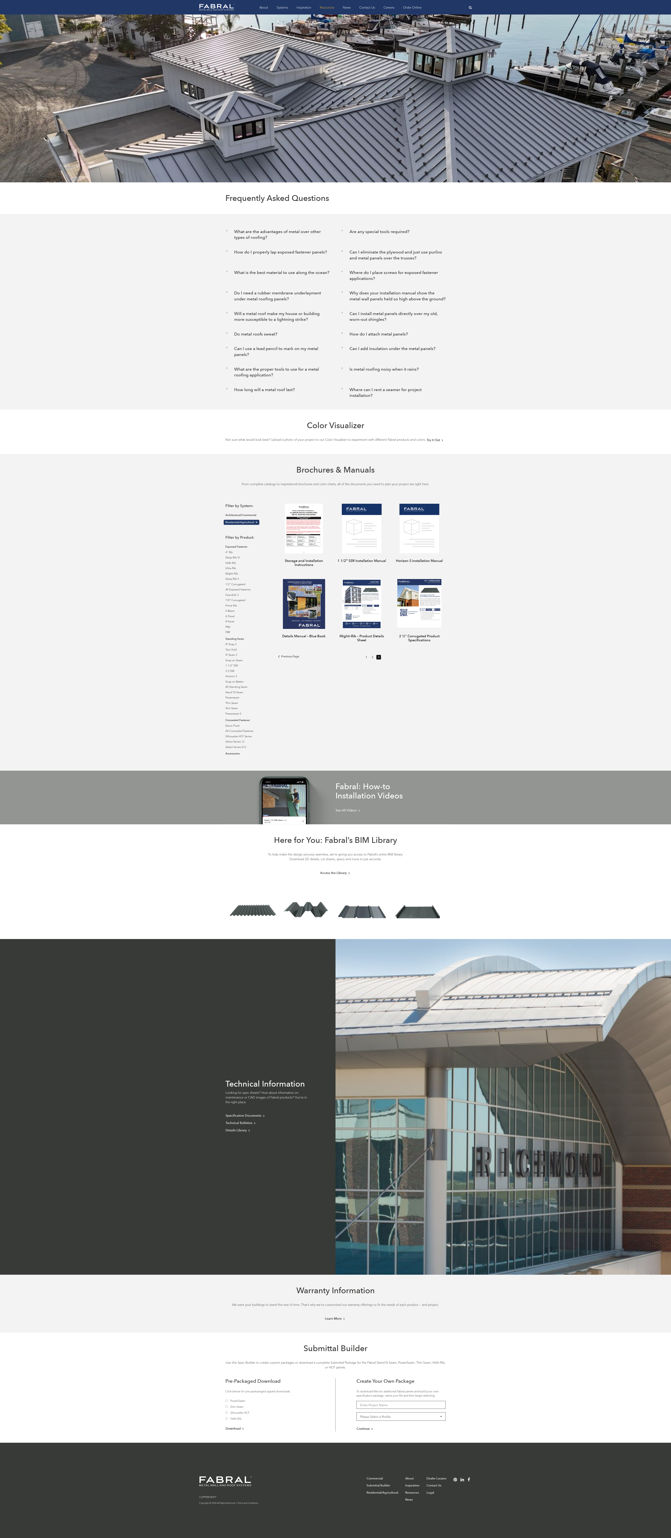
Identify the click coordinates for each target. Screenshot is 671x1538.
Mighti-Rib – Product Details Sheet (362, 638)
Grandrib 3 (232, 595)
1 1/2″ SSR (231, 665)
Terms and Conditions (247, 1502)
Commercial (375, 1478)
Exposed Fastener (236, 546)
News (347, 7)
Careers (389, 7)
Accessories (232, 753)
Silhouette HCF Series (238, 736)
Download (233, 1428)
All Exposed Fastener (238, 589)
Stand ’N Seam (234, 692)
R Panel (229, 621)
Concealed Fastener (237, 720)
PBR (227, 632)
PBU (227, 627)
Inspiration (304, 7)
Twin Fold (231, 649)
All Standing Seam (236, 686)
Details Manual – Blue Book (304, 636)
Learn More (333, 1319)
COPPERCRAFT (207, 1497)
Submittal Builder (378, 1485)
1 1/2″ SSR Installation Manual (361, 561)
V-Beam (230, 610)
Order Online (412, 7)
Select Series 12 (235, 741)
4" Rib (229, 552)
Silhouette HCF (240, 1412)
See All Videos (346, 810)
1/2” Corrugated (235, 584)
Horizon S (231, 676)
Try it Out (433, 440)
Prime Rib (231, 605)
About (263, 7)
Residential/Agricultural (239, 522)
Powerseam (232, 697)
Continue (363, 1429)
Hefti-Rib (230, 563)
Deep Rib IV (232, 557)
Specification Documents (243, 1116)
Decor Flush (232, 725)
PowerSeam (237, 1401)
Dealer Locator (436, 1478)
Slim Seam (231, 708)
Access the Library (333, 873)
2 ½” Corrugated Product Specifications (419, 638)
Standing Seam (234, 638)
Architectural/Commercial (240, 515)
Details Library (236, 1130)
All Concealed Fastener (239, 731)
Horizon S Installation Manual (419, 561)
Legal (430, 1492)
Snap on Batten (234, 681)
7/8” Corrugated (235, 600)
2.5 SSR (229, 671)
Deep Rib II (232, 578)
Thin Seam (231, 703)
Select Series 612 (235, 747)
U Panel (230, 616)
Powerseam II (233, 713)
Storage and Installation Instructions (304, 563)
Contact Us (367, 7)
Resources (327, 7)
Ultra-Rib (230, 568)
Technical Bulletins (239, 1123)
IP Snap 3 (231, 644)
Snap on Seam (234, 660)
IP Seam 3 (231, 654)
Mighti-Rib (231, 573)
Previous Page (290, 656)
